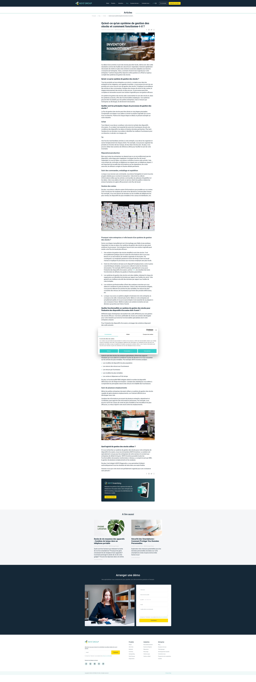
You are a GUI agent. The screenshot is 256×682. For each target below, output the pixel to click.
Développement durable (163, 651)
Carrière (160, 658)
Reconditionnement (148, 644)
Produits (113, 3)
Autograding (132, 654)
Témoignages (161, 649)
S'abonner (115, 652)
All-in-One (131, 647)
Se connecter (163, 3)
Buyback (131, 649)
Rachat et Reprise (147, 647)
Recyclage (145, 651)
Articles (104, 15)
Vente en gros (146, 654)
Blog (127, 3)
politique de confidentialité (163, 617)
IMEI (133, 270)
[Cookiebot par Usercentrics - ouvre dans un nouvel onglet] (147, 330)
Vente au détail (146, 656)
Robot (107, 3)
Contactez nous (145, 3)
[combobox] (142, 600)
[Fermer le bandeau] (156, 330)
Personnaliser (127, 351)
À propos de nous (134, 3)
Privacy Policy (168, 673)
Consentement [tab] (108, 334)
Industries (120, 3)
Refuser (109, 351)
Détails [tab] (128, 334)
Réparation (146, 649)
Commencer (154, 620)
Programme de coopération (164, 656)
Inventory (131, 651)
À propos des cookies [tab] (148, 334)
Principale (94, 15)
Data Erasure (132, 656)
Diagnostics (131, 658)
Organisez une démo (174, 3)
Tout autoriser (147, 351)
